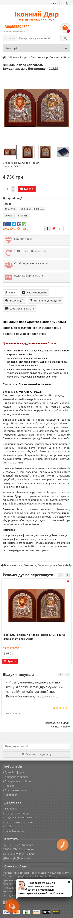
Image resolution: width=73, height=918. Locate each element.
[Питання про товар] (47, 228)
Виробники (11, 808)
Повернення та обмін (18, 781)
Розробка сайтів (15, 830)
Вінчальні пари (18, 57)
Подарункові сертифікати (20, 817)
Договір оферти (14, 772)
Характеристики (37, 292)
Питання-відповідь (47, 300)
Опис (12, 292)
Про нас (9, 785)
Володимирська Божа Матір (54, 565)
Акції (8, 826)
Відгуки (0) (16, 300)
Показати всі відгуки (57, 722)
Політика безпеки (16, 790)
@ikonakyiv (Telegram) (16, 858)
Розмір (7, 203)
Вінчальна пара (13, 565)
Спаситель (30, 565)
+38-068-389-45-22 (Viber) (18, 853)
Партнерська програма (19, 821)
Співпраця (11, 794)
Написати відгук (60, 726)
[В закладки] (53, 228)
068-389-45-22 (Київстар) (18, 844)
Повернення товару (17, 813)
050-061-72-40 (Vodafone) (18, 849)
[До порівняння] (60, 228)
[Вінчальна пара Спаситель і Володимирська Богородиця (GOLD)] (36, 107)
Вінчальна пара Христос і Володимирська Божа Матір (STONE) (34, 636)
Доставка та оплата (22, 308)
